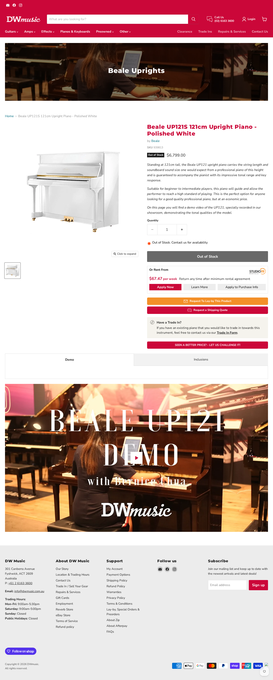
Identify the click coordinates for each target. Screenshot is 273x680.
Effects (47, 31)
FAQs (110, 632)
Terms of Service (67, 621)
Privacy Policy (116, 598)
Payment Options (118, 575)
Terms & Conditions (119, 604)
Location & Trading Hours (72, 575)
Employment (64, 604)
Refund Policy (116, 586)
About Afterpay (117, 626)
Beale (155, 141)
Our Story (62, 569)
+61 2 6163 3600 (20, 583)
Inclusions (201, 359)
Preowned (104, 31)
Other (124, 31)
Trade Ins (205, 31)
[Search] (193, 19)
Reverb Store (64, 609)
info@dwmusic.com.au (29, 591)
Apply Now (165, 287)
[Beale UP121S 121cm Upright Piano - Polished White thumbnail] (12, 271)
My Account (115, 569)
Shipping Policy (117, 580)
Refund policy (65, 627)
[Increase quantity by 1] (182, 229)
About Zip (113, 620)
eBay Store (63, 615)
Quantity (152, 220)
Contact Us (260, 31)
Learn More (199, 287)
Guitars (11, 31)
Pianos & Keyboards (75, 31)
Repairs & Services (232, 31)
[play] (136, 458)
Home (9, 116)
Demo (69, 359)
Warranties (114, 592)
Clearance (184, 31)
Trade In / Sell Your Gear (72, 586)
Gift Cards (62, 598)
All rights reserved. (16, 668)
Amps (29, 31)
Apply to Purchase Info (241, 287)
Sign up (258, 585)
